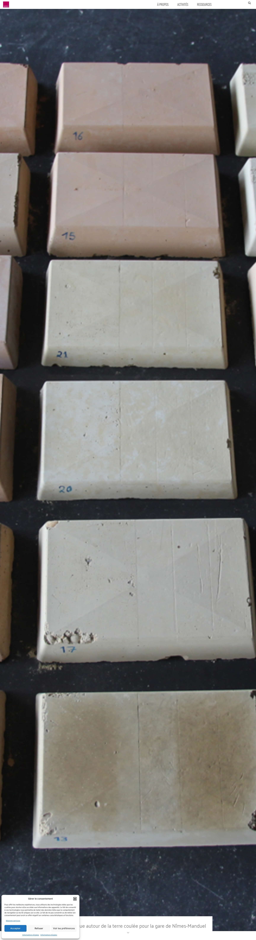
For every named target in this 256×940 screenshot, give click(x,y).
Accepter (15, 928)
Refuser (39, 928)
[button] (74, 898)
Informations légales (30, 935)
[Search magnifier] (249, 3)
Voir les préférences (64, 928)
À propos (162, 4)
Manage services (13, 921)
